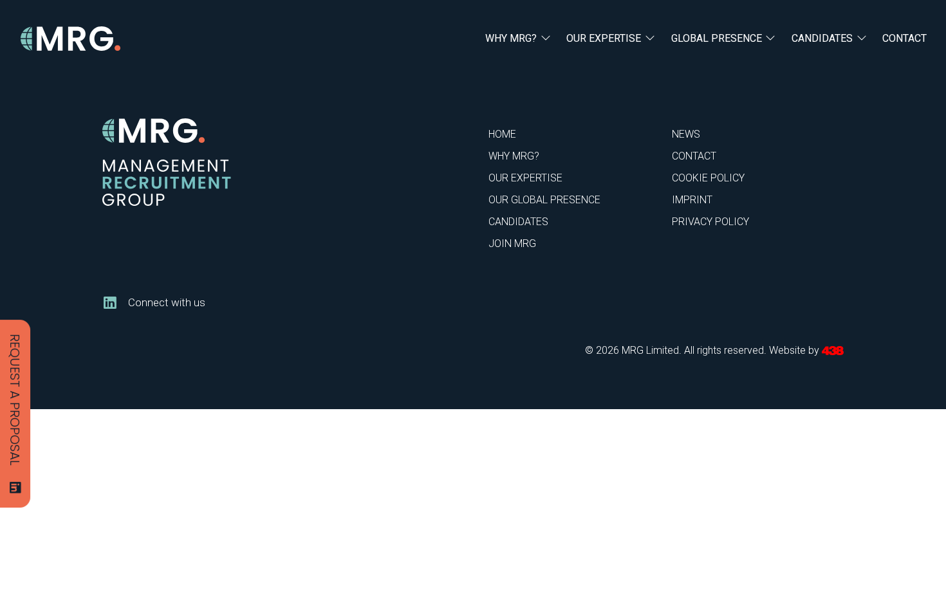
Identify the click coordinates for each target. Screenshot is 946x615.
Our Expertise (603, 38)
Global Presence (716, 38)
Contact (904, 38)
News (686, 134)
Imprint (692, 200)
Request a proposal (15, 400)
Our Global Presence (544, 200)
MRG (71, 38)
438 (833, 351)
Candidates (822, 38)
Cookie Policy (708, 178)
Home (502, 134)
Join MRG (512, 243)
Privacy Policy (710, 222)
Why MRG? (511, 38)
